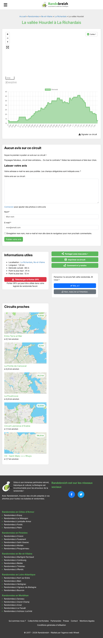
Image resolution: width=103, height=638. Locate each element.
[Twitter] (81, 494)
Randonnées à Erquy (13, 515)
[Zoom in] (8, 34)
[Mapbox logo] (11, 82)
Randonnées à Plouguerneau (16, 548)
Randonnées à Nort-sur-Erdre (17, 578)
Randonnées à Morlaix (13, 545)
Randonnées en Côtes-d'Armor (18, 512)
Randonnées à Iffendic (14, 569)
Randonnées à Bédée (13, 563)
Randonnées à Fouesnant (15, 539)
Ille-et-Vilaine (46, 16)
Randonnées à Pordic (13, 524)
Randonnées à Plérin (13, 527)
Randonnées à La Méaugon (16, 518)
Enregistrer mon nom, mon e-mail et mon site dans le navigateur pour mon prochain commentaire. (49, 233)
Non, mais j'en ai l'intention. (76, 292)
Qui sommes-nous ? (17, 621)
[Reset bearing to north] (8, 42)
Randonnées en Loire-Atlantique (18, 574)
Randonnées (33, 16)
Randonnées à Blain (12, 581)
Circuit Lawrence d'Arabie (17, 426)
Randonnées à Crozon (13, 536)
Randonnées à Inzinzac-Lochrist (18, 611)
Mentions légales (87, 621)
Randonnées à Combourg (15, 560)
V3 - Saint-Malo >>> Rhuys (18, 456)
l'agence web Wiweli (70, 632)
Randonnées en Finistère (14, 532)
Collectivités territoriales (38, 621)
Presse (66, 621)
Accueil (22, 16)
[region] (51, 58)
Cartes (92, 34)
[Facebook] (71, 494)
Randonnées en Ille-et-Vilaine (17, 553)
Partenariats (56, 621)
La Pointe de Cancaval (15, 366)
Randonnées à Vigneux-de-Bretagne (20, 587)
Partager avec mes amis (76, 254)
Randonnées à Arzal (13, 605)
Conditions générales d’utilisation (51, 625)
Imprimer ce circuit (76, 259)
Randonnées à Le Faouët (15, 608)
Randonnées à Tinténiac (14, 566)
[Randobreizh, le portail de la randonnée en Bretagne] (55, 4)
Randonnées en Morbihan (15, 595)
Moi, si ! (76, 285)
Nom (6, 212)
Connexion (9, 207)
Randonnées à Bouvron (14, 590)
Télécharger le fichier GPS (27, 279)
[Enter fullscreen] (8, 47)
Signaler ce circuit (89, 134)
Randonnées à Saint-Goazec (16, 542)
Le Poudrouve (11, 396)
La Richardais (60, 16)
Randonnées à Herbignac (15, 584)
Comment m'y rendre (76, 265)
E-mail (7, 222)
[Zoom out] (8, 38)
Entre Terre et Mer (13, 336)
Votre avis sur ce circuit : (15, 176)
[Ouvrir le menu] (5, 5)
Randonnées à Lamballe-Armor (17, 521)
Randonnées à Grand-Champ (17, 602)
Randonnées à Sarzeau (14, 599)
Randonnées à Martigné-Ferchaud (19, 557)
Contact (74, 621)
